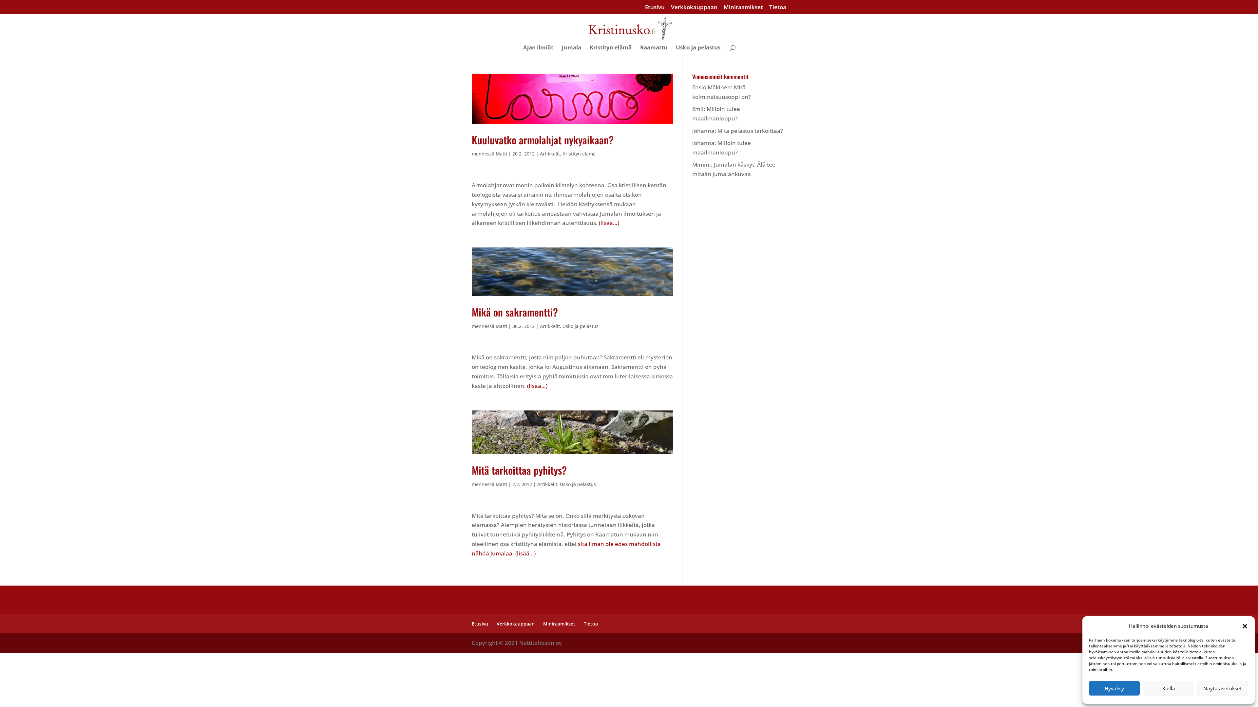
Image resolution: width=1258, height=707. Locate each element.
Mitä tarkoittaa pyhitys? (519, 470)
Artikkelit (550, 154)
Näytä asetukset (1222, 688)
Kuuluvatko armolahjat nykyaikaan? (543, 139)
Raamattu (653, 48)
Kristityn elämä (611, 48)
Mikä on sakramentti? (515, 311)
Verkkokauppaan (694, 7)
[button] (1245, 626)
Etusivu (655, 7)
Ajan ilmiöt (538, 48)
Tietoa (777, 7)
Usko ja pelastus (698, 48)
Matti (501, 154)
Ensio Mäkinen (711, 87)
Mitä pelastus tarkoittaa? (750, 131)
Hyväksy (1114, 688)
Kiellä (1168, 688)
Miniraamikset (743, 7)
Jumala (571, 48)
